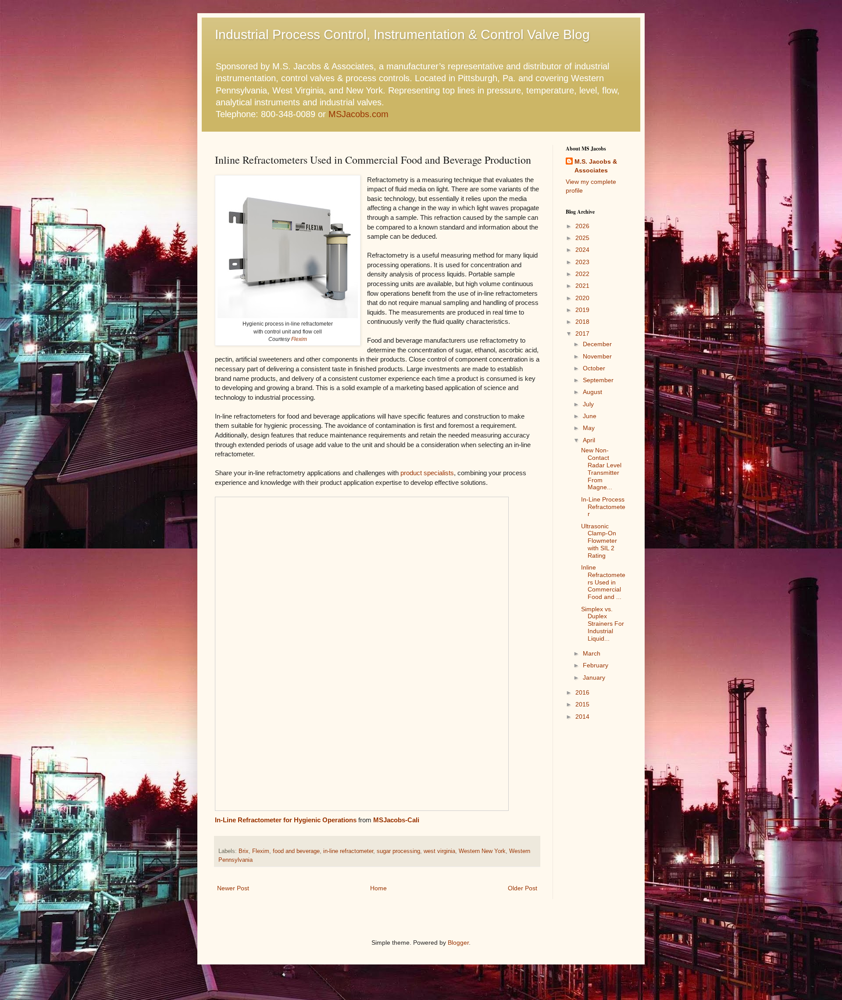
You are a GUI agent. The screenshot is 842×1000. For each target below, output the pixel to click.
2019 (582, 309)
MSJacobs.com (358, 114)
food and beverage (296, 851)
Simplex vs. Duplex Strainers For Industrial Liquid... (602, 624)
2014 (582, 716)
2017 (582, 333)
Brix (244, 851)
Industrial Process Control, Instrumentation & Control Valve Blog (402, 34)
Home (378, 888)
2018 (582, 321)
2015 (582, 704)
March (591, 653)
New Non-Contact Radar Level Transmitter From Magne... (601, 469)
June (589, 415)
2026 (582, 225)
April (589, 440)
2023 (582, 261)
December (597, 344)
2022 (582, 273)
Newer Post (233, 888)
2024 (582, 249)
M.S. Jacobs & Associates (595, 166)
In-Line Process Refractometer (603, 507)
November (597, 356)
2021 (582, 285)
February (595, 665)
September (598, 380)
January (594, 677)
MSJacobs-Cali (396, 820)
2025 (582, 237)
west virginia (439, 851)
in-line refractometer (348, 851)
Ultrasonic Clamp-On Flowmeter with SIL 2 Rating (599, 541)
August (592, 391)
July (588, 404)
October (594, 368)
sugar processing (398, 851)
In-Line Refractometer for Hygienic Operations (286, 820)
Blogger (458, 942)
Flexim (299, 339)
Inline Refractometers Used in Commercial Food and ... (603, 582)
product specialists (427, 473)
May (589, 427)
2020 (582, 297)
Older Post (522, 888)
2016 (582, 692)
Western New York (482, 851)
